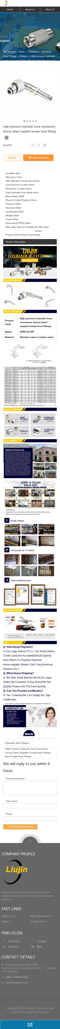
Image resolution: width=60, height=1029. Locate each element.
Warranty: (10, 177)
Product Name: (13, 234)
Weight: (9, 215)
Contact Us (37, 921)
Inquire (12, 157)
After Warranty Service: (17, 181)
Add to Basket (41, 157)
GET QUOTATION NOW (20, 826)
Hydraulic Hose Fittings (17, 743)
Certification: (12, 211)
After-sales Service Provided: (20, 227)
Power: (9, 219)
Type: (8, 192)
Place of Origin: (13, 200)
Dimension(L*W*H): (15, 223)
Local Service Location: (17, 184)
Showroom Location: (16, 188)
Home (10, 9)
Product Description (16, 242)
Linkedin (13, 946)
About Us (30, 9)
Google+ (42, 941)
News (5, 921)
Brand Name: (12, 196)
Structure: (11, 207)
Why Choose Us (40, 916)
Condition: (11, 173)
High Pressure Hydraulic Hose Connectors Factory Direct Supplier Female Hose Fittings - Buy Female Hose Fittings (28, 753)
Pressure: (10, 204)
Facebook (14, 941)
